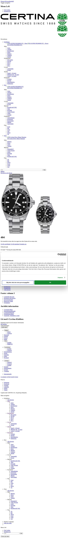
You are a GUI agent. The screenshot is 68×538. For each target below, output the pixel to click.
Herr (5, 85)
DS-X (8, 62)
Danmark (6, 335)
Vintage (9, 49)
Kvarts (9, 70)
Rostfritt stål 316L (12, 107)
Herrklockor (7, 286)
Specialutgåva (11, 82)
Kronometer (10, 121)
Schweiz (7, 360)
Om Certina (7, 10)
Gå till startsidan (15, 244)
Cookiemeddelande (9, 312)
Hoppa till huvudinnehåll (7, 1)
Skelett (9, 57)
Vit (8, 134)
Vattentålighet (10, 118)
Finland (6, 336)
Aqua (8, 48)
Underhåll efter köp (9, 296)
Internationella (7, 374)
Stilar (8, 401)
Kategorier (10, 432)
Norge (5, 353)
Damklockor (7, 288)
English (9, 342)
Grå (8, 131)
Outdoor (9, 55)
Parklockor (10, 83)
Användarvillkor (8, 309)
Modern (9, 54)
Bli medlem (4, 324)
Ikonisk (9, 80)
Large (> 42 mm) (11, 76)
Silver (8, 132)
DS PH (9, 61)
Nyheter (9, 79)
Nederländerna (8, 352)
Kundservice (7, 11)
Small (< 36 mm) (11, 73)
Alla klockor (7, 289)
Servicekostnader (8, 299)
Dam (5, 135)
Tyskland (6, 371)
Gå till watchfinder (5, 244)
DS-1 (8, 65)
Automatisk (10, 68)
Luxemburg (7, 347)
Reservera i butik (8, 301)
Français (9, 333)
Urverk (9, 422)
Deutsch (9, 362)
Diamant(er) (10, 149)
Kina (6, 341)
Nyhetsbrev (7, 302)
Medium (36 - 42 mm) (13, 74)
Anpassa (60, 277)
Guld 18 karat (11, 112)
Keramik (9, 110)
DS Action (10, 60)
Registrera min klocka (9, 298)
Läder (8, 113)
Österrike (6, 354)
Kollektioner (10, 413)
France (6, 338)
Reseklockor (10, 51)
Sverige (6, 369)
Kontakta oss (23, 244)
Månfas (9, 122)
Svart (8, 126)
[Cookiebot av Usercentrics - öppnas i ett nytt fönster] (59, 254)
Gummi (9, 115)
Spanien (6, 366)
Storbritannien (7, 368)
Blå (8, 128)
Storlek (9, 426)
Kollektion (7, 42)
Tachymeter (10, 123)
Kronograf (10, 119)
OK (50, 282)
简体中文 (10, 344)
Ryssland (6, 357)
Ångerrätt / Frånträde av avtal (11, 315)
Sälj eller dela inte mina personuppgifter (17, 282)
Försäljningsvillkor (9, 314)
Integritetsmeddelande (9, 311)
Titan (8, 109)
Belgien (6, 330)
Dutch (9, 332)
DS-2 (8, 64)
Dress (8, 52)
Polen (5, 356)
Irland (5, 339)
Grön (8, 129)
